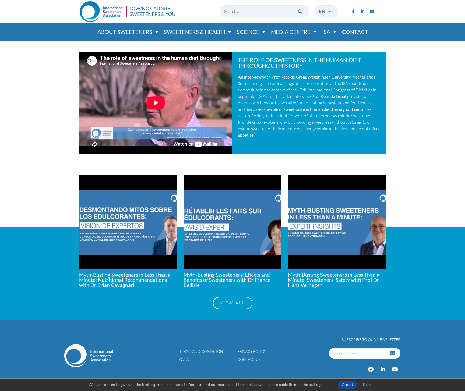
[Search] (300, 11)
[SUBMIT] (393, 353)
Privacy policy (251, 351)
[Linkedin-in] (362, 11)
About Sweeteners (124, 32)
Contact (355, 32)
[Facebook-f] (353, 11)
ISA (326, 32)
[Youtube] (372, 11)
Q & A (184, 359)
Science (248, 32)
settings (315, 384)
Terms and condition (201, 351)
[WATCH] (128, 222)
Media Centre (291, 32)
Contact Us (248, 359)
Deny (367, 384)
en (323, 11)
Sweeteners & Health (194, 32)
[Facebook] (370, 369)
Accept (347, 384)
